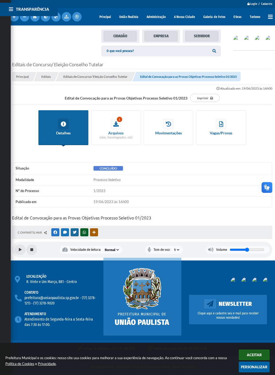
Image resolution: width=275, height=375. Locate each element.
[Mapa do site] (66, 16)
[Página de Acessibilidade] (77, 16)
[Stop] (31, 249)
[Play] (20, 249)
